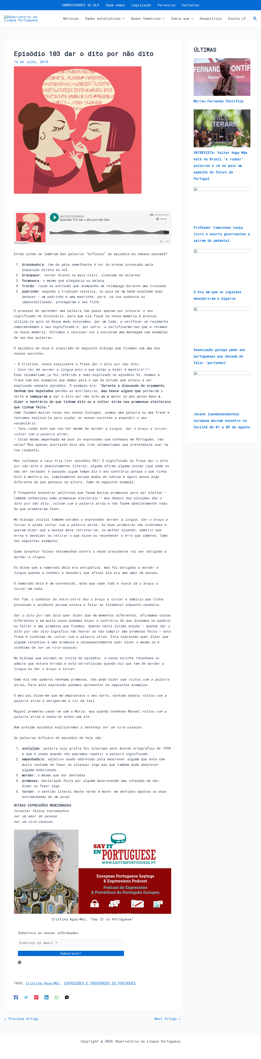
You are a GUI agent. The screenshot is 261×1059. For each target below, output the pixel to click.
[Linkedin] (46, 997)
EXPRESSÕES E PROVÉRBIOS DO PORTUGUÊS (100, 983)
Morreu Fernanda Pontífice (218, 101)
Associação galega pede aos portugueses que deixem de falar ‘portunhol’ (219, 356)
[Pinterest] (36, 997)
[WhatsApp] (57, 997)
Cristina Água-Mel (43, 983)
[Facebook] (16, 997)
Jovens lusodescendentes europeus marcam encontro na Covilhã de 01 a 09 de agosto (222, 420)
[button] (123, 18)
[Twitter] (26, 997)
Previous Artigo (21, 1018)
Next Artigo (168, 1018)
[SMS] (67, 997)
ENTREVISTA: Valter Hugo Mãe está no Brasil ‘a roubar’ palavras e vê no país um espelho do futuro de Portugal (220, 165)
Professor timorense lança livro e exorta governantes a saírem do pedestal (222, 234)
